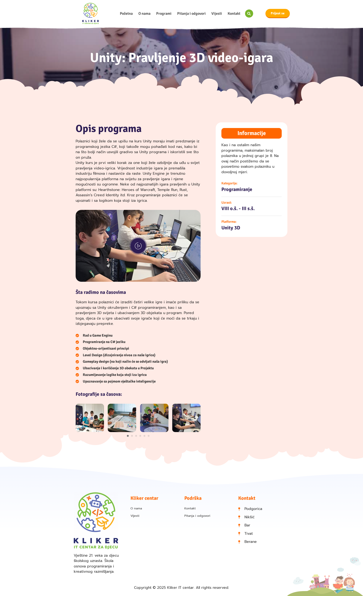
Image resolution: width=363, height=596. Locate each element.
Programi (163, 14)
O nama (144, 14)
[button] (249, 13)
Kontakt (234, 14)
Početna (126, 14)
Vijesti (216, 14)
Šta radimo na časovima (101, 292)
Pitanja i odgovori (191, 14)
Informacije (251, 133)
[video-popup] (138, 245)
